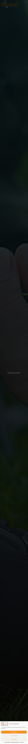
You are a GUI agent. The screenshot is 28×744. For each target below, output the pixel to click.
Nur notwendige (14, 735)
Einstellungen (14, 739)
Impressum (22, 742)
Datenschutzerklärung (15, 742)
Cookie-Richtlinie (7, 742)
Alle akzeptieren (14, 732)
